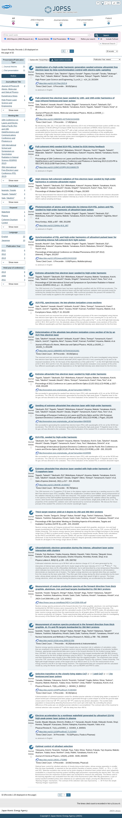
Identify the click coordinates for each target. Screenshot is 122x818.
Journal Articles (61, 21)
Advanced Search (108, 43)
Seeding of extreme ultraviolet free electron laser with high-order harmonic (73, 405)
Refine (13, 76)
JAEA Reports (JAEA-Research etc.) (20, 39)
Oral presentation (85, 21)
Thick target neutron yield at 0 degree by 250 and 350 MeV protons (69, 512)
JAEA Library (115, 811)
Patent (109, 19)
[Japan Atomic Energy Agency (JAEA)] (6, 7)
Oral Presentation (59, 39)
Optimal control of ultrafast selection (54, 746)
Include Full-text (112, 39)
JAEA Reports (37, 21)
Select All (34, 60)
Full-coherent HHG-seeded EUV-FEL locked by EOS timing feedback (70, 146)
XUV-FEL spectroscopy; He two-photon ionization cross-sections (68, 302)
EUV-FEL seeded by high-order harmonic (56, 437)
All (13, 19)
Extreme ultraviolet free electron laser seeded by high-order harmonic (70, 273)
